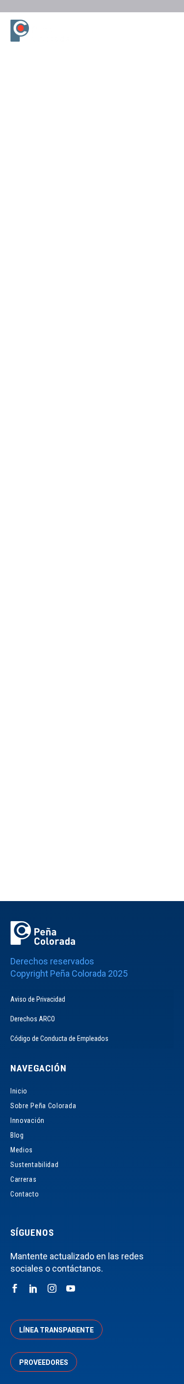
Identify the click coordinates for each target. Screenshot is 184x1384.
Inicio (18, 1091)
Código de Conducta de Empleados (59, 1038)
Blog (17, 1135)
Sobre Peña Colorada (43, 1106)
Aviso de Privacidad (37, 999)
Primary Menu (165, 32)
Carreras (23, 1179)
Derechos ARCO (32, 1019)
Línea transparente (56, 1330)
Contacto (24, 1194)
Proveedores (43, 1362)
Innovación (27, 1120)
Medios (21, 1150)
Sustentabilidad (34, 1165)
